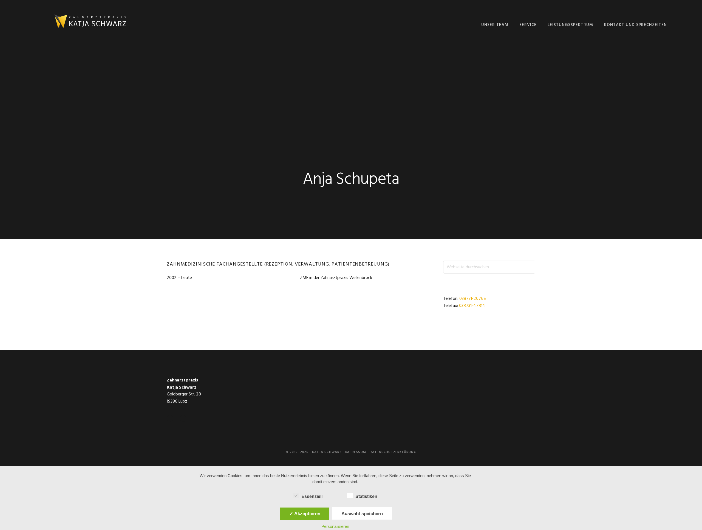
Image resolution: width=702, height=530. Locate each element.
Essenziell (311, 496)
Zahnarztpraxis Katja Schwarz (90, 22)
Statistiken (366, 496)
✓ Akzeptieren (304, 513)
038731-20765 (472, 298)
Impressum (355, 452)
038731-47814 (472, 305)
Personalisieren (335, 526)
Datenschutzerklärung (393, 452)
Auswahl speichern (362, 513)
